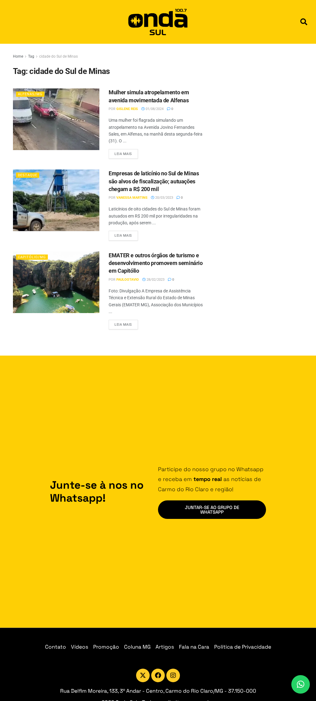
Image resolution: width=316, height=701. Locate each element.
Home (18, 56)
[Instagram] (173, 675)
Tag (31, 56)
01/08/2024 (154, 109)
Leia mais (126, 152)
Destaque (27, 175)
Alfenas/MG (30, 94)
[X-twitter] (143, 675)
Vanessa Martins (132, 198)
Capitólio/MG (32, 257)
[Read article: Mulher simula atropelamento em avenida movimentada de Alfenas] (56, 119)
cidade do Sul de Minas (58, 56)
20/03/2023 (163, 198)
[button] (304, 22)
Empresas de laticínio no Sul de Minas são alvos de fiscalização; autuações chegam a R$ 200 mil (154, 181)
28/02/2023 (155, 280)
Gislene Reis (127, 109)
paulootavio (127, 280)
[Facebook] (158, 675)
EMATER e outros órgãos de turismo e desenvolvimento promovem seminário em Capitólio (156, 263)
